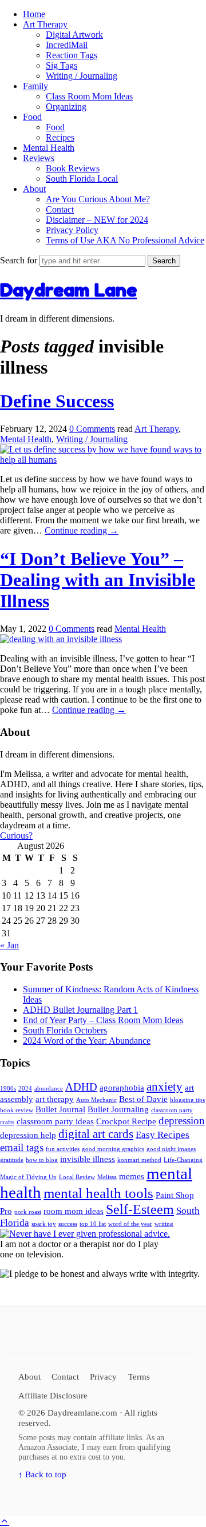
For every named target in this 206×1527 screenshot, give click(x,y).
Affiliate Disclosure (53, 1395)
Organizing (66, 106)
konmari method (139, 1160)
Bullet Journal (60, 1109)
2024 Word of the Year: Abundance (86, 1040)
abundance (48, 1088)
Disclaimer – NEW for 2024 (97, 220)
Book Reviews (73, 168)
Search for (19, 260)
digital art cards (95, 1134)
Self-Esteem (140, 1209)
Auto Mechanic (96, 1100)
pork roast (27, 1212)
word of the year (130, 1224)
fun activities (63, 1149)
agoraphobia (122, 1087)
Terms (139, 1376)
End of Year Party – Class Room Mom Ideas (103, 1020)
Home (34, 14)
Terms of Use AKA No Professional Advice (125, 240)
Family (35, 86)
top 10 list (93, 1224)
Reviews (38, 158)
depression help (28, 1135)
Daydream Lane (68, 290)
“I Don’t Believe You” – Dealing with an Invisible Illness (97, 579)
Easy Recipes (162, 1134)
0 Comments (92, 429)
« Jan (9, 945)
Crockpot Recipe (126, 1121)
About (34, 189)
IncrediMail (67, 45)
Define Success (57, 401)
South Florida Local (82, 178)
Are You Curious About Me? (98, 199)
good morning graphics (113, 1149)
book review (16, 1110)
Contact (60, 209)
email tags (21, 1147)
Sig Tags (61, 65)
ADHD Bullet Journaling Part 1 (80, 1010)
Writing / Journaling (81, 76)
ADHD (81, 1087)
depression (182, 1121)
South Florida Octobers (65, 1030)
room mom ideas (73, 1211)
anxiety (164, 1086)
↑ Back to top (42, 1474)
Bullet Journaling (118, 1109)
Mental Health (48, 148)
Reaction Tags (71, 55)
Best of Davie (143, 1099)
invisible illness (87, 1159)
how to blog (42, 1160)
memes (131, 1176)
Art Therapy (45, 24)
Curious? (16, 835)
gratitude (11, 1160)
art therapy (54, 1099)
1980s (8, 1088)
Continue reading (81, 530)
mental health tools (98, 1193)
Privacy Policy (72, 230)
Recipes (60, 137)
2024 (25, 1088)
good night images (171, 1149)
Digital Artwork (74, 34)
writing (163, 1224)
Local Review (77, 1177)
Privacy (103, 1376)
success (67, 1224)
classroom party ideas (55, 1121)
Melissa (107, 1177)
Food (32, 117)
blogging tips (187, 1100)
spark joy (43, 1224)
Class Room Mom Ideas (89, 96)
